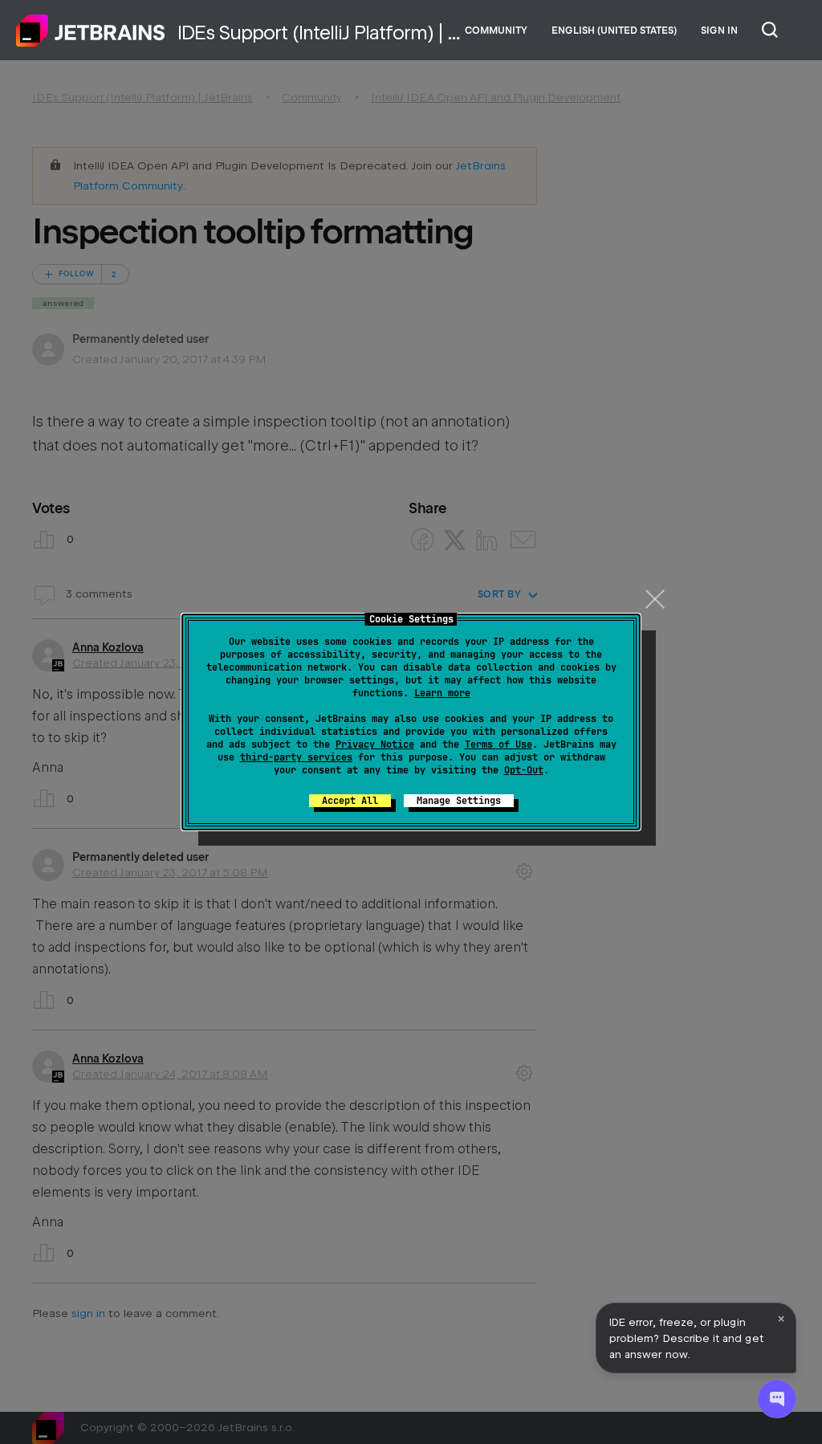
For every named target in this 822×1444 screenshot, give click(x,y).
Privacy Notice (375, 744)
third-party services (296, 757)
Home (90, 30)
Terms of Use (498, 744)
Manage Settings (459, 800)
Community (496, 30)
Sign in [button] (719, 30)
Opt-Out (523, 770)
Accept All (350, 800)
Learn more (442, 693)
